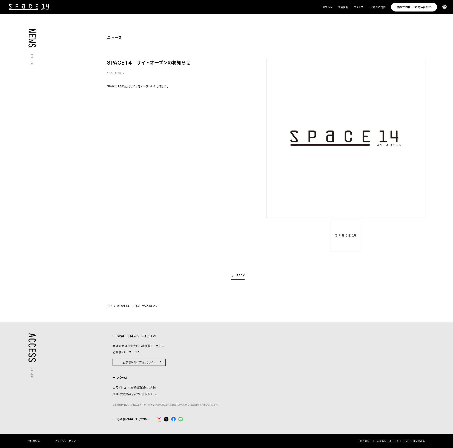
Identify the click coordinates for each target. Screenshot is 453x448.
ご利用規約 (34, 441)
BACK (240, 276)
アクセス (358, 7)
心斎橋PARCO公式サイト (139, 362)
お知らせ (327, 7)
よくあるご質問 (377, 7)
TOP (109, 306)
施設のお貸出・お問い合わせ (414, 7)
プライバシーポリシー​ (66, 441)
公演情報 (343, 7)
